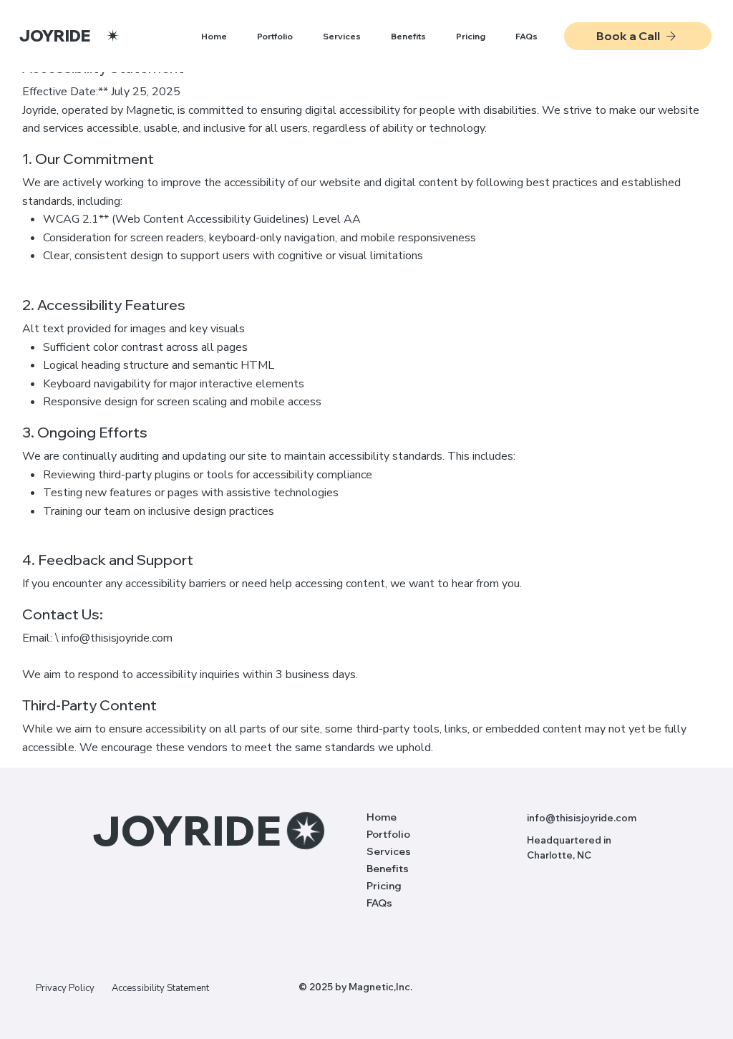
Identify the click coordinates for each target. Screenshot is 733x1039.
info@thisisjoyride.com (117, 638)
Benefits (387, 868)
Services (388, 851)
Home (381, 817)
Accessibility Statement (160, 988)
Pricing (384, 885)
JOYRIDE (55, 36)
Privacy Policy (65, 988)
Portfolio (388, 834)
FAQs (379, 903)
